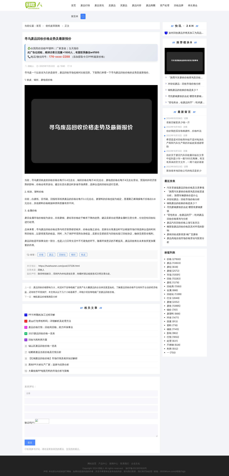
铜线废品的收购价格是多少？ (183, 89)
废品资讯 (99, 5)
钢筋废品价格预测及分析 (45, 296)
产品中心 (102, 463)
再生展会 (192, 5)
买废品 (123, 5)
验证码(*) (29, 422)
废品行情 (85, 5)
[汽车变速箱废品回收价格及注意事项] (185, 61)
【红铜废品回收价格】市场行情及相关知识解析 (53, 358)
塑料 (172, 325)
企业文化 (135, 463)
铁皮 (83, 254)
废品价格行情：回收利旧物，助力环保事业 (51, 327)
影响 (172, 333)
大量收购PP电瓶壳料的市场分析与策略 (49, 370)
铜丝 (73, 254)
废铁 (173, 305)
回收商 (174, 286)
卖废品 (112, 5)
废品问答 (136, 5)
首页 (73, 5)
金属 (172, 290)
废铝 (172, 266)
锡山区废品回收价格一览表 (43, 345)
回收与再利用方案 (38, 339)
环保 (173, 317)
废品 (51, 254)
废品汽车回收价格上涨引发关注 (183, 222)
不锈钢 (173, 344)
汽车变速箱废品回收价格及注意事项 (185, 187)
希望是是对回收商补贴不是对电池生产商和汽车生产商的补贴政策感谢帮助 (185, 143)
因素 (172, 321)
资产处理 (164, 5)
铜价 (172, 309)
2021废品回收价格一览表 (42, 333)
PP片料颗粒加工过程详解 (42, 314)
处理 (172, 340)
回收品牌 (178, 5)
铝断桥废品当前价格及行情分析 (45, 352)
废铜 (173, 270)
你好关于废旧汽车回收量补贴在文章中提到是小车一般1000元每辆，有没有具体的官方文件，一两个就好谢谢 (185, 159)
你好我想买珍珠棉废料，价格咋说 (183, 130)
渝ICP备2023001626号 (136, 468)
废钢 (173, 301)
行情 (173, 337)
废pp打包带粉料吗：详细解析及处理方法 (50, 320)
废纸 (173, 282)
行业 (173, 298)
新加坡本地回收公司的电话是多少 (183, 170)
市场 (173, 274)
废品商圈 (150, 5)
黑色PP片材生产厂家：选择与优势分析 (49, 364)
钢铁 (173, 329)
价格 (41, 254)
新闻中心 (113, 463)
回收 (174, 278)
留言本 (74, 16)
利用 (172, 348)
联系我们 (124, 463)
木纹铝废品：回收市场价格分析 (184, 83)
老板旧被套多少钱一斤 (178, 122)
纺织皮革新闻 (53, 25)
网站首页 (92, 463)
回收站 (62, 254)
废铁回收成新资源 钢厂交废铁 (182, 234)
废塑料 (173, 313)
